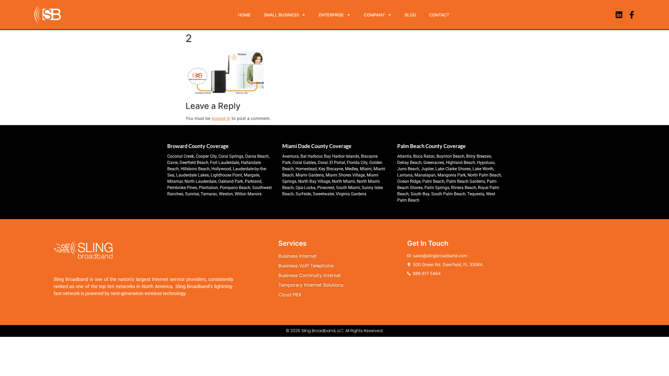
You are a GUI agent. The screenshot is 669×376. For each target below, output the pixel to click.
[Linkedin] (619, 15)
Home (244, 14)
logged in (221, 118)
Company (374, 14)
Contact (439, 14)
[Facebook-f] (632, 15)
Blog (410, 14)
